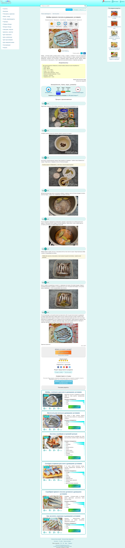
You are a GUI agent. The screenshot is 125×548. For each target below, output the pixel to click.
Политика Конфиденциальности (62, 545)
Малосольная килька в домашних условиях (63, 413)
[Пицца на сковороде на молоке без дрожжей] (114, 44)
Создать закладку (64, 352)
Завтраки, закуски (8, 29)
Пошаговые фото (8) (71, 19)
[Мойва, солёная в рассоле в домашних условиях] (52, 400)
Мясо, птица (6, 16)
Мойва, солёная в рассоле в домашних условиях (63, 392)
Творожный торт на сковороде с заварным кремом (114, 38)
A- (81, 53)
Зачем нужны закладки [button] (63, 355)
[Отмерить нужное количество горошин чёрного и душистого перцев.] (63, 144)
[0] (66, 25)
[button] (71, 26)
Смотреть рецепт (74, 407)
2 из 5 (62, 361)
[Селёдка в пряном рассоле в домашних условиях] (52, 471)
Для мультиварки (8, 40)
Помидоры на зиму (78, 9)
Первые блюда (7, 24)
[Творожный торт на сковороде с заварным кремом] (114, 33)
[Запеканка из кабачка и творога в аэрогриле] (114, 54)
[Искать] (85, 6)
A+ (84, 53)
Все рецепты (69, 9)
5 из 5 (67, 361)
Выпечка (5, 11)
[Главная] (6, 2)
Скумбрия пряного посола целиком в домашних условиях (63, 493)
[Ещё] (84, 10)
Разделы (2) (79, 19)
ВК (61, 543)
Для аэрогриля (7, 34)
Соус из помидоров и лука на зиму (114, 17)
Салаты (5, 8)
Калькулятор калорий (56, 539)
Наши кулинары (67, 541)
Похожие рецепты (49, 19)
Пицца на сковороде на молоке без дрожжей (114, 48)
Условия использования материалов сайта (62, 546)
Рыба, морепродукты (9, 19)
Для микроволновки (8, 42)
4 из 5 (65, 361)
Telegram (70, 543)
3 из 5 (63, 361)
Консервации (6, 45)
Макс (66, 543)
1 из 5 (60, 361)
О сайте (61, 541)
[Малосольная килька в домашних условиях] (52, 421)
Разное (5, 47)
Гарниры (5, 21)
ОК (63, 543)
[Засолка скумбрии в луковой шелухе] (52, 442)
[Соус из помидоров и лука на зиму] (114, 13)
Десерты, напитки (8, 32)
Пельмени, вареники (9, 14)
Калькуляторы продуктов (67, 539)
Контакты (56, 541)
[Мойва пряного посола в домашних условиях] (63, 38)
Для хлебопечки (7, 37)
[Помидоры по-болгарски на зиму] (114, 23)
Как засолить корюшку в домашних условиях (63, 516)
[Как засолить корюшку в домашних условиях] (52, 524)
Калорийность (63, 19)
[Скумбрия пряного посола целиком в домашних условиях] (52, 502)
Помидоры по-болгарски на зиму (114, 27)
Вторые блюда (7, 27)
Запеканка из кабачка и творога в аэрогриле (114, 58)
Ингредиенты (56, 19)
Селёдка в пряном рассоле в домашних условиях (63, 463)
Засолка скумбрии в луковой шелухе (63, 434)
